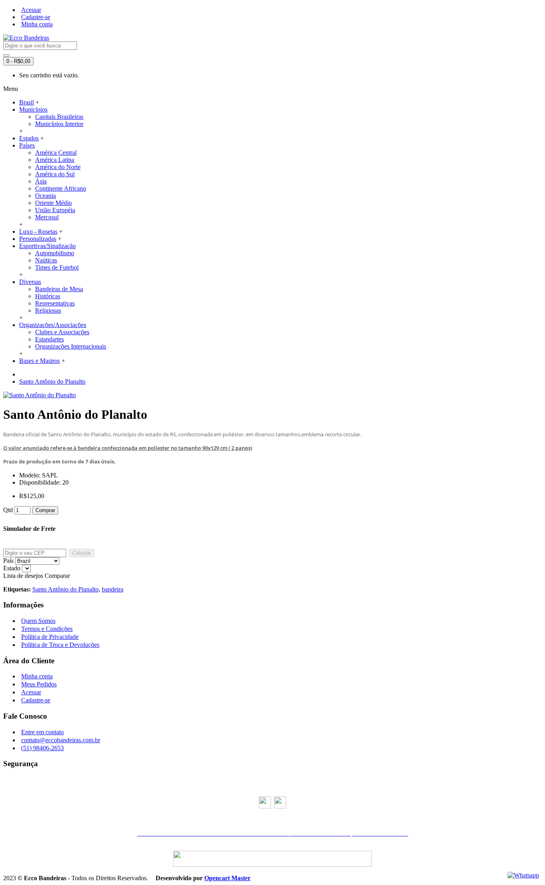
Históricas (47, 296)
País (8, 560)
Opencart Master (227, 878)
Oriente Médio (53, 202)
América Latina (54, 159)
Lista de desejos (23, 575)
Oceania (45, 195)
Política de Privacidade (50, 636)
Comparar (57, 575)
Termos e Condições (47, 628)
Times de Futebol (57, 267)
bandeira (112, 589)
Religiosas (48, 310)
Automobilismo (54, 253)
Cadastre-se (35, 700)
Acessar (31, 692)
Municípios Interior (59, 123)
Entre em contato (42, 732)
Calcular (81, 553)
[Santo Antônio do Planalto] (39, 395)
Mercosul (47, 217)
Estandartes (49, 339)
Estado (11, 568)
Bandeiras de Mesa (59, 289)
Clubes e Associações (62, 332)
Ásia (41, 181)
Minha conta (37, 676)
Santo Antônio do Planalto (52, 381)
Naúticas (46, 260)
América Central (56, 152)
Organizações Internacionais (70, 346)
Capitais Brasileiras (59, 116)
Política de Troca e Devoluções (60, 644)
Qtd (8, 510)
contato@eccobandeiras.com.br (60, 740)
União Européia (55, 210)
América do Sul (55, 174)
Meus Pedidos (39, 684)
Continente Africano (60, 188)
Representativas (55, 303)
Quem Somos (38, 620)
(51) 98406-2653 (42, 748)
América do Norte (58, 167)
